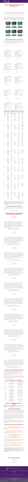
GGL (16, 471)
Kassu (11, 18)
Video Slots (9, 18)
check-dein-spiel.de (25, 470)
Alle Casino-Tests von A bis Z (14, 462)
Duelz (14, 461)
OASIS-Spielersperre (14, 471)
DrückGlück (14, 460)
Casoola (18, 18)
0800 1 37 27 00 (21, 470)
